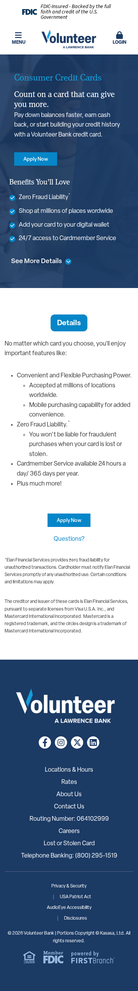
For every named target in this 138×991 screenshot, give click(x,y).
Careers (69, 831)
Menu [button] (18, 42)
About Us (69, 795)
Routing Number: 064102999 (69, 819)
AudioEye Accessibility (69, 907)
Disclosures (75, 918)
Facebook (45, 742)
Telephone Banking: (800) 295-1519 (69, 856)
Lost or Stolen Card (69, 844)
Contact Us (69, 807)
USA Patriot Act (75, 897)
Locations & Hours (69, 770)
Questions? (69, 539)
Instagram (61, 742)
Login (120, 42)
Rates (69, 782)
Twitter (77, 742)
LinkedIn (93, 742)
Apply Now (35, 159)
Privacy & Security (69, 886)
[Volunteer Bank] (69, 39)
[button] (119, 39)
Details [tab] (69, 323)
